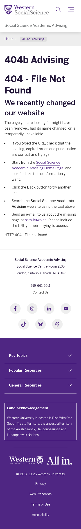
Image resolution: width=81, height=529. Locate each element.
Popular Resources (25, 370)
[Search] (58, 9)
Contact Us (41, 292)
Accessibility (40, 515)
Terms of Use (40, 504)
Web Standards (40, 494)
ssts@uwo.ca (36, 220)
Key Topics (18, 355)
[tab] (40, 356)
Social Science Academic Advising (36, 25)
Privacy (40, 484)
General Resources (25, 385)
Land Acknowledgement (27, 408)
